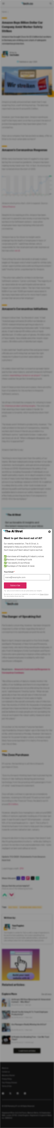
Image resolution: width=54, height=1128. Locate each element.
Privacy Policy (44, 594)
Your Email (9, 572)
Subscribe (15, 585)
